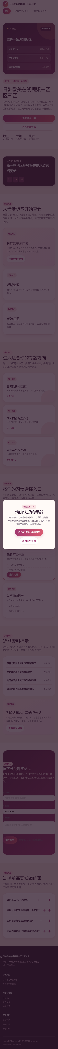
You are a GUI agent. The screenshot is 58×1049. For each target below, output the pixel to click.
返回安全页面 (29, 541)
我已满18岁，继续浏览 (29, 532)
